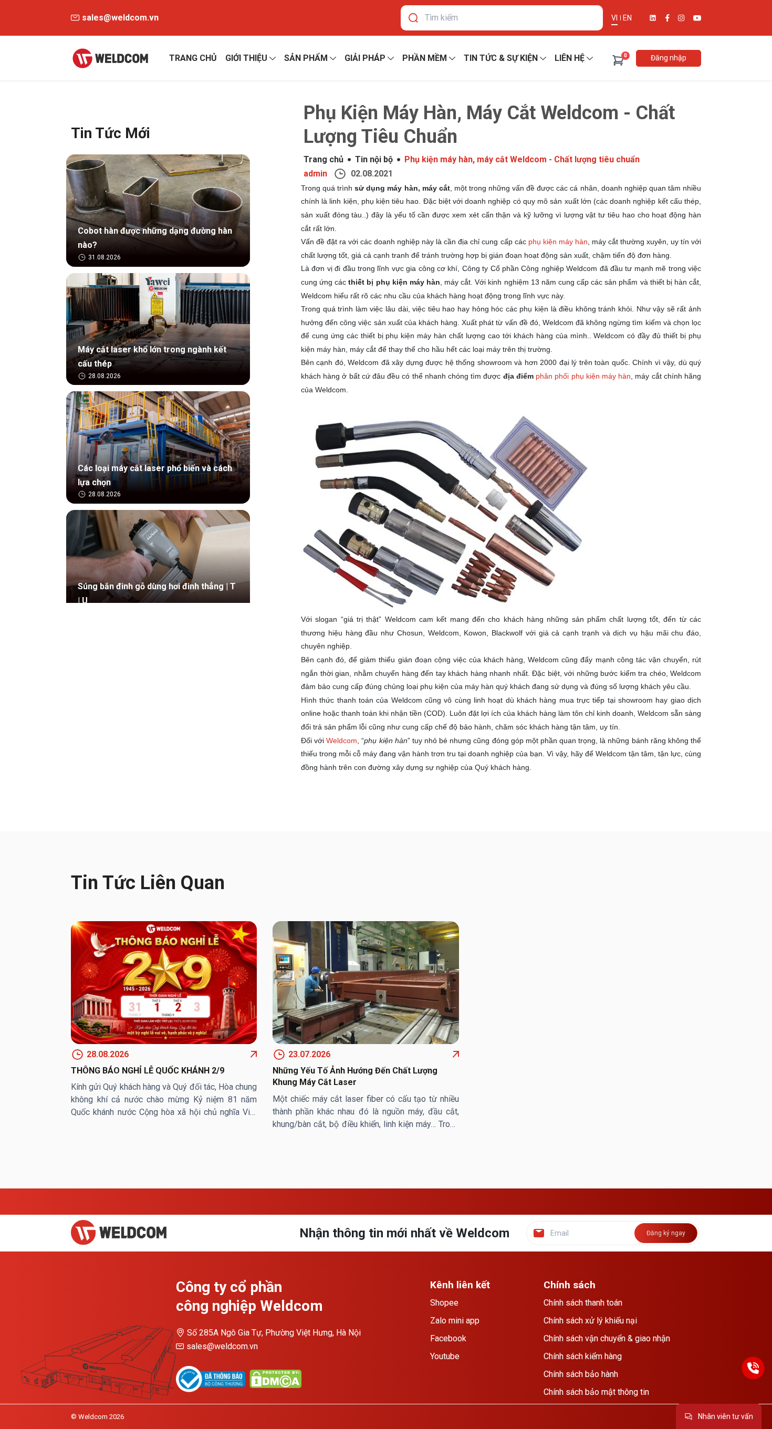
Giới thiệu (246, 58)
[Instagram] (681, 18)
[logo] (110, 58)
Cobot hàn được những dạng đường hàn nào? (155, 238)
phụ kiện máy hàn (558, 241)
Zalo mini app (454, 1321)
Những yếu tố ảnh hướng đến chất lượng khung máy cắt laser (355, 1076)
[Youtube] (697, 18)
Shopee (444, 1303)
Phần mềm (424, 58)
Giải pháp (365, 58)
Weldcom (341, 740)
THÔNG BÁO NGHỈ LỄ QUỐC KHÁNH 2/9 (147, 1071)
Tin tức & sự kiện (501, 58)
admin (315, 174)
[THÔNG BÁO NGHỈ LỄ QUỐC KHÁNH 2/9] (164, 982)
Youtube (445, 1356)
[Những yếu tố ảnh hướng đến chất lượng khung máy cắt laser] (365, 982)
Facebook (448, 1338)
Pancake (679, 1421)
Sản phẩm (306, 58)
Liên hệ (570, 58)
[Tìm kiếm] (413, 17)
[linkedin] (653, 18)
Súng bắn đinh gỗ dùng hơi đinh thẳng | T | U (157, 593)
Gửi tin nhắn (671, 1401)
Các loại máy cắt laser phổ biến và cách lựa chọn (155, 475)
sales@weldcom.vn (222, 1346)
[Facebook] (667, 18)
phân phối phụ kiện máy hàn (583, 376)
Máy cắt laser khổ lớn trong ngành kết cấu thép (152, 357)
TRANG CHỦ (193, 58)
